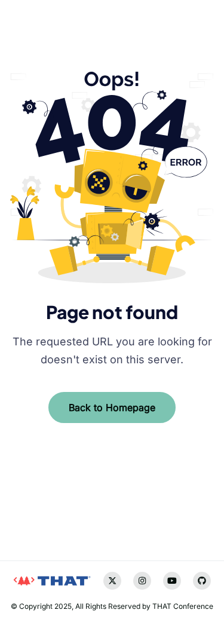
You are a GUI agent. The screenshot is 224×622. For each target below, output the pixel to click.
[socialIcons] (18, 516)
